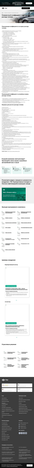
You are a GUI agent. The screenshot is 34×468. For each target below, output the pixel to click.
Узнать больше (29, 3)
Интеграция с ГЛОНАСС (5, 438)
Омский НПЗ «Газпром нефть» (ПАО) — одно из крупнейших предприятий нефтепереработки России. (16, 289)
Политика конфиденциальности (7, 409)
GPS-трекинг (8, 227)
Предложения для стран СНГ (6, 429)
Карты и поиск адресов (10, 249)
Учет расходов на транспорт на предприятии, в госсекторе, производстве (25, 458)
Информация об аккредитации (7, 415)
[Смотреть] (13, 194)
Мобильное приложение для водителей (26, 212)
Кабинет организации (25, 217)
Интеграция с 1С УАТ (5, 434)
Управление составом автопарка (9, 244)
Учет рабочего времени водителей (7, 449)
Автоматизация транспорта (23, 411)
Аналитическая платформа (11, 222)
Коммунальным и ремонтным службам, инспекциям (25, 366)
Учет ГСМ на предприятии (22, 447)
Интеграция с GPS (5, 439)
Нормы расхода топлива (23, 406)
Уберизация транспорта (23, 413)
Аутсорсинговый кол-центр (26, 227)
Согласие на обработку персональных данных (8, 411)
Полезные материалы (22, 404)
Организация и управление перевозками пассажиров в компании (8, 447)
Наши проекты (4, 398)
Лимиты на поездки (25, 232)
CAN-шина (3, 433)
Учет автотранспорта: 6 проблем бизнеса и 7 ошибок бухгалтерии (8, 460)
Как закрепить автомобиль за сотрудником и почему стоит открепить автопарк (8, 452)
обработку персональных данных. (12, 466)
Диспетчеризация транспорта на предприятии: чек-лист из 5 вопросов (24, 450)
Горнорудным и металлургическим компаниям (25, 358)
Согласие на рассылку (5, 413)
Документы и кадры (22, 401)
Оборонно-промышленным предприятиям (10, 365)
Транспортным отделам (6, 426)
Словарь (20, 403)
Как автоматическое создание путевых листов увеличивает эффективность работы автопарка (25, 455)
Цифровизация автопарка (23, 408)
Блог (2, 416)
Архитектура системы (5, 401)
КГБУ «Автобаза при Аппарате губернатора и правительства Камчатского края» (14, 326)
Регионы (20, 30)
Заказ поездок (8, 232)
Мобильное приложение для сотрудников (10, 212)
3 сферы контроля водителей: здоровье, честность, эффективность (24, 452)
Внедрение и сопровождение (5, 404)
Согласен (29, 465)
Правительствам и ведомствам (11, 353)
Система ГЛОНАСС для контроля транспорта (8, 454)
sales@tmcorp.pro (23, 426)
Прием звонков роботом (26, 222)
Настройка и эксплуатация (6, 407)
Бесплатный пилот (26, 8)
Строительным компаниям (24, 353)
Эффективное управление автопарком (25, 409)
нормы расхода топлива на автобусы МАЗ (13, 151)
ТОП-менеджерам (5, 424)
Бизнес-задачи (4, 431)
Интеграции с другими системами (24, 399)
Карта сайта (21, 398)
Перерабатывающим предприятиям (11, 358)
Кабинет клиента (8, 217)
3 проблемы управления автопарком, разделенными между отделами (7, 458)
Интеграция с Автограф (6, 436)
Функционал (4, 405)
